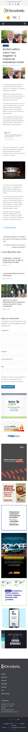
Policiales (3, 680)
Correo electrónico (7, 359)
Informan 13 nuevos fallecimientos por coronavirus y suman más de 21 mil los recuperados (14, 303)
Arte (2, 690)
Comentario (5, 330)
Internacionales (5, 693)
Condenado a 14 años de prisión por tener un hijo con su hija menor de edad (13, 260)
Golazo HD (4, 677)
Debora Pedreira (16, 65)
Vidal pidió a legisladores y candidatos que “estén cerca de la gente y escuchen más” (15, 239)
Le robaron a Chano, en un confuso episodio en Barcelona (14, 246)
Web (2, 366)
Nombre (4, 351)
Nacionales (5, 45)
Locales (3, 674)
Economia (3, 687)
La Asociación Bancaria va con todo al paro (13, 274)
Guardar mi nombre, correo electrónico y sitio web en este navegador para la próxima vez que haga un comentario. (13, 379)
